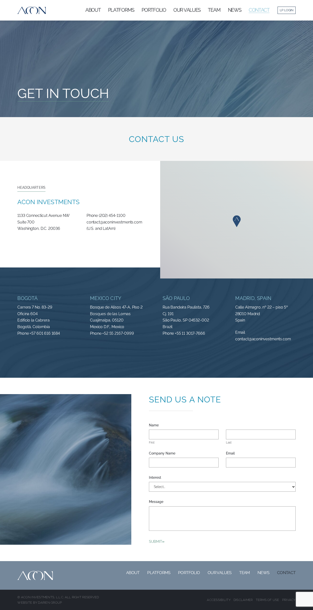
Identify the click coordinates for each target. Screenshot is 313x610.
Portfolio (189, 572)
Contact (286, 572)
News (263, 572)
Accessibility (218, 600)
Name (154, 425)
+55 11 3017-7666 (190, 333)
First (152, 442)
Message (156, 502)
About (133, 572)
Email (230, 453)
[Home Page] (31, 10)
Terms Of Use (267, 600)
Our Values (220, 572)
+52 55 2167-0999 (118, 333)
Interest (155, 477)
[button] (237, 221)
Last (229, 442)
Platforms (158, 572)
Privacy (289, 600)
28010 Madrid (247, 313)
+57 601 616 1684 (45, 333)
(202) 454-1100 (112, 215)
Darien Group (50, 602)
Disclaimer (243, 600)
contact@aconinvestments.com (263, 339)
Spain (240, 320)
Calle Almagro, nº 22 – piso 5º (261, 307)
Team (244, 572)
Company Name (162, 453)
